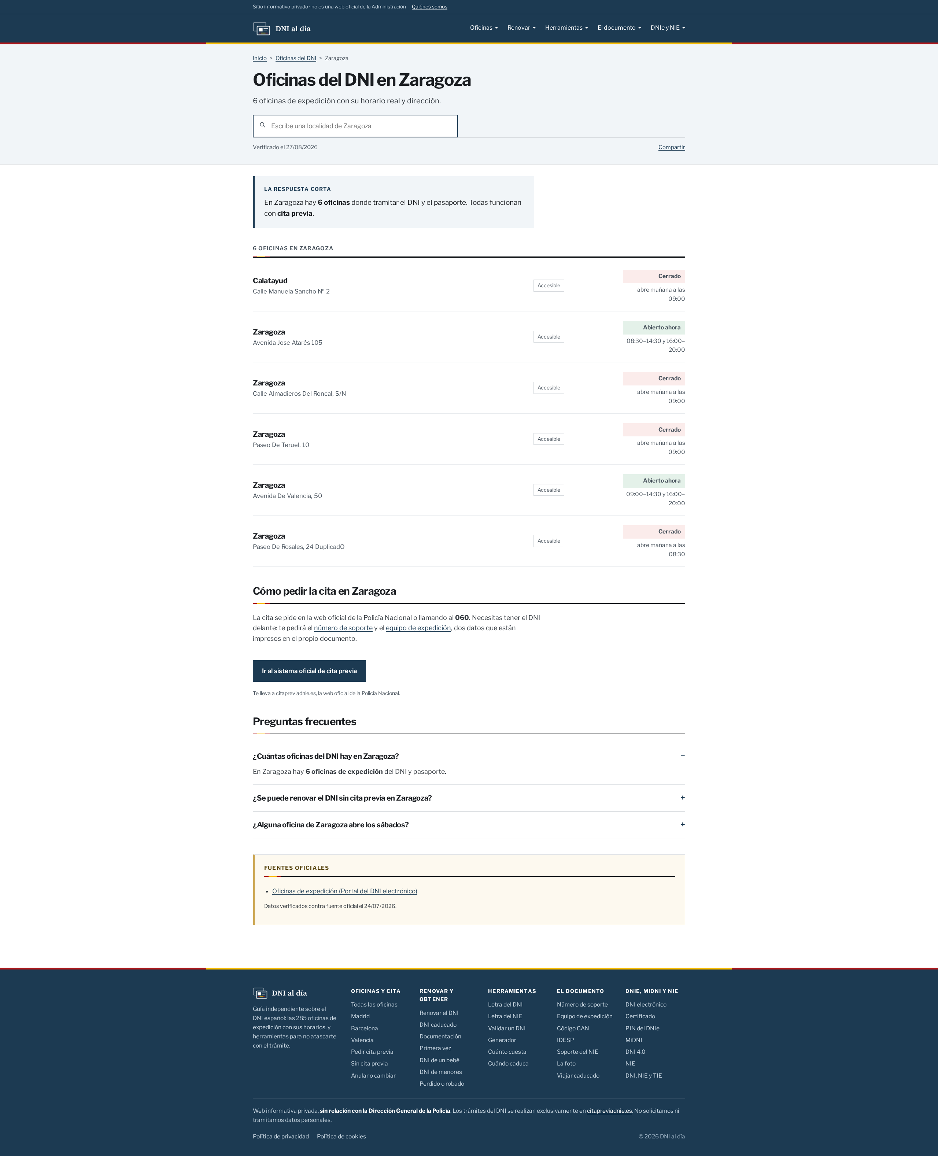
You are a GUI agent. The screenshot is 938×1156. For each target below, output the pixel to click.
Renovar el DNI (439, 1012)
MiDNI (633, 1040)
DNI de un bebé (439, 1060)
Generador (502, 1040)
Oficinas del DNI (296, 58)
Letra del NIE (505, 1016)
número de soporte (343, 628)
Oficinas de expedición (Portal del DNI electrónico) (344, 891)
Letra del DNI (505, 1004)
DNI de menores (441, 1071)
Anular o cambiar (373, 1075)
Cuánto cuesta (507, 1051)
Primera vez (435, 1048)
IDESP (565, 1040)
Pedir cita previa (372, 1051)
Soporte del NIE (577, 1051)
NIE (630, 1063)
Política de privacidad (281, 1136)
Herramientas (564, 27)
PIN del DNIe (642, 1028)
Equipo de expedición (585, 1016)
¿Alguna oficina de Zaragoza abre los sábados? (331, 824)
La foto (566, 1063)
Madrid (360, 1016)
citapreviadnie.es (609, 1110)
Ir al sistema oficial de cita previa (309, 671)
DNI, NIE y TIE (643, 1075)
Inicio (260, 58)
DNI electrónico (645, 1004)
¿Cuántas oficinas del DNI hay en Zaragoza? (326, 756)
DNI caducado (438, 1024)
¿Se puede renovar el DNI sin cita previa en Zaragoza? (342, 798)
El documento (617, 27)
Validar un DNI (507, 1028)
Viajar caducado (578, 1075)
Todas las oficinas (374, 1004)
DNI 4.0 (635, 1051)
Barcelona (364, 1028)
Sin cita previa (369, 1063)
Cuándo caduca (508, 1063)
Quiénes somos (429, 7)
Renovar (518, 27)
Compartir (671, 147)
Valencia (362, 1040)
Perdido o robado (442, 1083)
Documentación (440, 1036)
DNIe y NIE (665, 27)
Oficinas (481, 27)
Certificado (640, 1016)
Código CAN (573, 1028)
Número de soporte (582, 1004)
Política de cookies (341, 1136)
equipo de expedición (418, 628)
